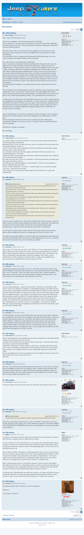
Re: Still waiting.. (10, 33)
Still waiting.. (7, 27)
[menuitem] (5, 19)
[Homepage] (32, 9)
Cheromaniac (11, 416)
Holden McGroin (12, 184)
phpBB (36, 523)
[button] (77, 29)
